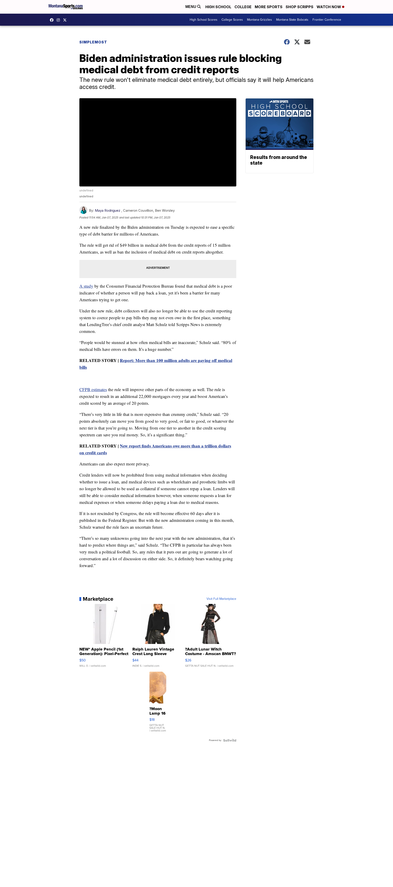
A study (86, 286)
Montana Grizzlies (259, 19)
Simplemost (93, 42)
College (243, 7)
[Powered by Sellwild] (229, 740)
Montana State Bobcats (292, 19)
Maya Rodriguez (107, 210)
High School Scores (203, 19)
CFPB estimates (93, 389)
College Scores (232, 19)
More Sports (268, 7)
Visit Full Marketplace (221, 599)
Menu (191, 7)
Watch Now (329, 7)
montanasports (53, 20)
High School (218, 7)
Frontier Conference (326, 19)
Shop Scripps (299, 7)
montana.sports (59, 20)
